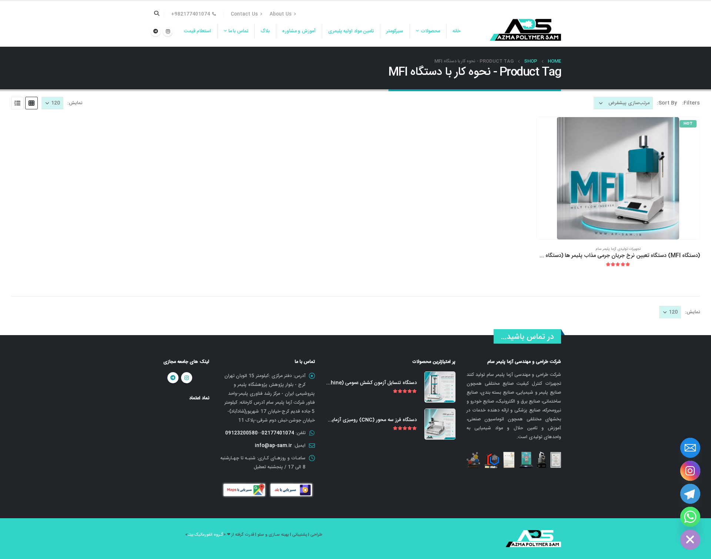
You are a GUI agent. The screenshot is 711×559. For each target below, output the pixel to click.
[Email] (690, 448)
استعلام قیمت (197, 31)
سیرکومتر (394, 31)
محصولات (430, 31)
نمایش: (74, 103)
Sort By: (667, 103)
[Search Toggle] (157, 14)
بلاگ (265, 31)
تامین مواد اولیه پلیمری (351, 31)
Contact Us (244, 14)
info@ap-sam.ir (273, 445)
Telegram (172, 377)
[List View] (17, 103)
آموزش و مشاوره (299, 31)
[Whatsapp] (690, 517)
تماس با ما (238, 31)
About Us (280, 14)
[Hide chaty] (690, 540)
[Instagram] (168, 31)
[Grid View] (31, 103)
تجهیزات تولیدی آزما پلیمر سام (618, 249)
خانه (457, 31)
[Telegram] (155, 31)
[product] (439, 387)
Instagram (186, 377)
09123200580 (241, 433)
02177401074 (277, 433)
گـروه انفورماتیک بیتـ (205, 534)
